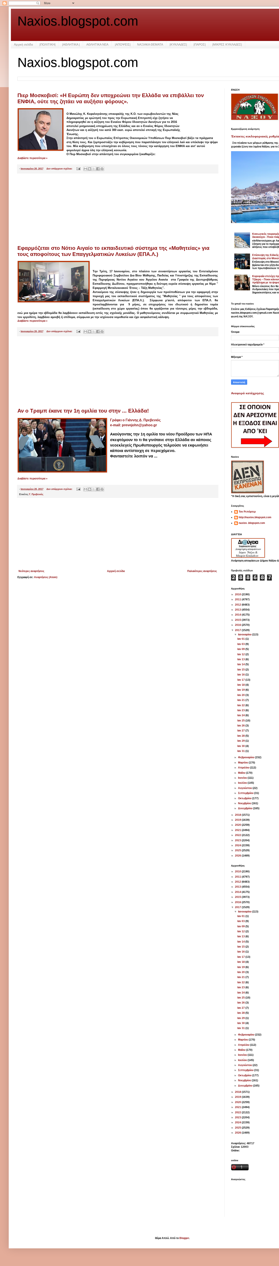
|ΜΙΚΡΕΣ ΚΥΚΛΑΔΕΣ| (227, 44)
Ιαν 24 (241, 715)
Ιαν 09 (241, 649)
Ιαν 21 (241, 700)
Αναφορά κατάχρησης (247, 393)
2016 (238, 624)
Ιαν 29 (241, 740)
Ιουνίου (243, 777)
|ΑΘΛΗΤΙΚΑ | (71, 44)
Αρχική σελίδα (23, 44)
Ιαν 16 (241, 674)
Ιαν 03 (241, 644)
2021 (238, 830)
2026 (238, 855)
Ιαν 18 (241, 684)
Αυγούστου (245, 788)
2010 (238, 594)
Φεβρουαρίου (246, 757)
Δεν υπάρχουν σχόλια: (59, 168)
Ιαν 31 (241, 751)
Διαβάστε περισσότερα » (32, 158)
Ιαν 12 (241, 654)
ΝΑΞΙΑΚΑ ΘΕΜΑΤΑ (150, 44)
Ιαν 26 (241, 725)
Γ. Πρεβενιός (36, 494)
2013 (238, 609)
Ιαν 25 (241, 720)
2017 (238, 630)
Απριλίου (244, 767)
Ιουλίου (243, 782)
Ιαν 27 (241, 730)
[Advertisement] (117, 209)
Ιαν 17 (241, 679)
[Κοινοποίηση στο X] (94, 169)
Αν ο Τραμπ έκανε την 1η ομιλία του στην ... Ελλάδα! (83, 411)
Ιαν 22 (241, 705)
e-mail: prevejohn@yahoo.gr (133, 425)
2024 (238, 845)
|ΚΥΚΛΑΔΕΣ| (178, 44)
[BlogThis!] (89, 169)
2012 (238, 604)
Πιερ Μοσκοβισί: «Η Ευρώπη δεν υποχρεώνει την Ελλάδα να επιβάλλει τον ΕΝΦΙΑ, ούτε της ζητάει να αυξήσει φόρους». (110, 98)
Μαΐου (242, 772)
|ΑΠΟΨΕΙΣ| (123, 44)
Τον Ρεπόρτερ (247, 511)
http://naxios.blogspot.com (255, 517)
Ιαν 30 (241, 746)
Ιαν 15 (241, 669)
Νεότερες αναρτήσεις (31, 571)
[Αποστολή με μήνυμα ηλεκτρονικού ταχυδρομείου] (85, 169)
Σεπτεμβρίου (246, 793)
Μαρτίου (243, 762)
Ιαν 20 (241, 695)
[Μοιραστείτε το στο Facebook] (98, 169)
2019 (238, 819)
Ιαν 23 (241, 710)
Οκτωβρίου (245, 798)
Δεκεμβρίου (245, 808)
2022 (238, 835)
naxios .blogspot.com (252, 523)
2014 (238, 614)
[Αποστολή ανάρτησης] (78, 168)
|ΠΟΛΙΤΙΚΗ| (47, 44)
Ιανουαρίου (245, 634)
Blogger (184, 1238)
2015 (238, 619)
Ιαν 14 (241, 664)
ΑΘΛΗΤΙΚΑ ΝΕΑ (97, 44)
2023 (238, 840)
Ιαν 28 (241, 735)
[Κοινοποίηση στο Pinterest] (102, 169)
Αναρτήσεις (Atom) (45, 577)
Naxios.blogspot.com (77, 21)
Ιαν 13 (241, 659)
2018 (238, 814)
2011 (238, 599)
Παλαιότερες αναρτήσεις (202, 571)
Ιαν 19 (241, 689)
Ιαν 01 (241, 638)
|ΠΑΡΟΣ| (200, 44)
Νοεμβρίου (245, 803)
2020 (238, 824)
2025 (238, 850)
